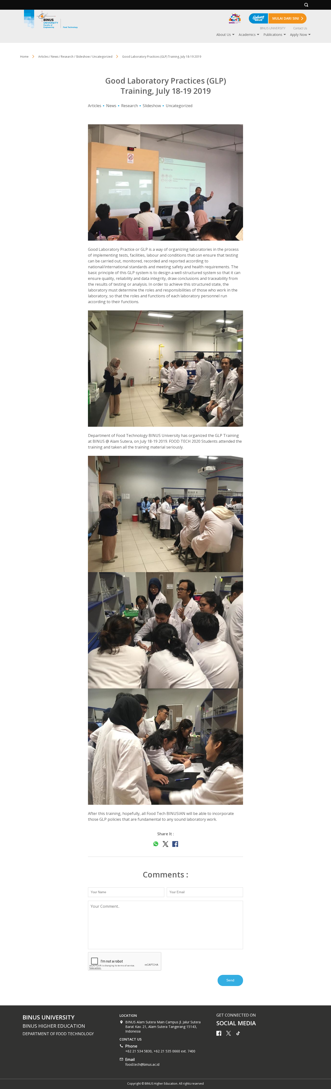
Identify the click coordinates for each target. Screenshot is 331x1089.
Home (24, 57)
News (111, 106)
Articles (94, 106)
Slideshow (152, 106)
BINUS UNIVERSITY (272, 28)
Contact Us (300, 28)
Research (129, 106)
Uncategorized (179, 106)
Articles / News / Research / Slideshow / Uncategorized (75, 57)
